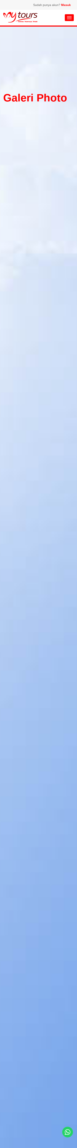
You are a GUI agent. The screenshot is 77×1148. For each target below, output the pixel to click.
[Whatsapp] (67, 1132)
